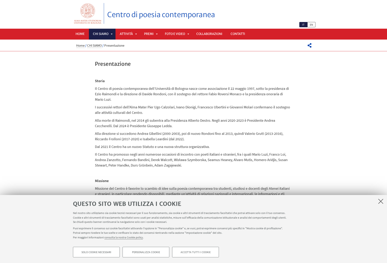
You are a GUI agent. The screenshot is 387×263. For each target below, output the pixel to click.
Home (80, 34)
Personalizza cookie (146, 252)
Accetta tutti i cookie (196, 252)
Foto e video (175, 34)
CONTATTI (238, 34)
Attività (126, 34)
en (311, 24)
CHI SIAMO (100, 34)
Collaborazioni (209, 34)
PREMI (149, 34)
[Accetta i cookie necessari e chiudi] (381, 201)
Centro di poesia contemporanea (161, 14)
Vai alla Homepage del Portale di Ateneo (88, 13)
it (303, 24)
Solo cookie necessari (96, 252)
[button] (309, 45)
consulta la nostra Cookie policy (123, 237)
